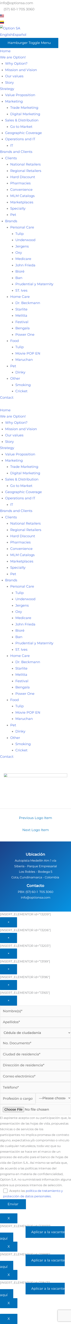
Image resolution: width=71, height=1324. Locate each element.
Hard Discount (22, 177)
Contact (6, 397)
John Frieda (25, 265)
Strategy (7, 89)
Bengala (22, 328)
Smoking (23, 385)
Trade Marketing (24, 108)
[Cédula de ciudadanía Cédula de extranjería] (35, 1033)
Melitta (21, 315)
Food (14, 341)
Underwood (25, 240)
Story (9, 82)
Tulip (19, 234)
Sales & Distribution (21, 120)
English (6, 35)
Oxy (18, 253)
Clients (11, 158)
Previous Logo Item (35, 818)
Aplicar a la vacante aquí (32, 1235)
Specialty (18, 208)
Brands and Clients (16, 152)
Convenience (21, 190)
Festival (21, 322)
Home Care (20, 297)
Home (5, 51)
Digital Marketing (25, 114)
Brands (11, 221)
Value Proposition (20, 95)
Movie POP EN (27, 353)
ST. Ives (21, 290)
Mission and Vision (21, 70)
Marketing (14, 101)
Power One (24, 335)
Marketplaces (21, 202)
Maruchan (24, 360)
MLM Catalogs (22, 196)
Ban (18, 278)
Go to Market (21, 127)
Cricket (21, 391)
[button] (35, 404)
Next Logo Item (35, 830)
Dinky (20, 372)
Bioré (19, 271)
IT (11, 145)
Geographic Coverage (23, 133)
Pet (13, 215)
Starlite (21, 309)
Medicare (23, 259)
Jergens (22, 246)
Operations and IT (20, 139)
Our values (14, 76)
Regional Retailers (25, 171)
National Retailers (25, 164)
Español (19, 35)
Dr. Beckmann (27, 303)
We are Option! (13, 57)
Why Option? (16, 63)
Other (15, 378)
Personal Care (22, 227)
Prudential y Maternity (34, 284)
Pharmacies (20, 183)
